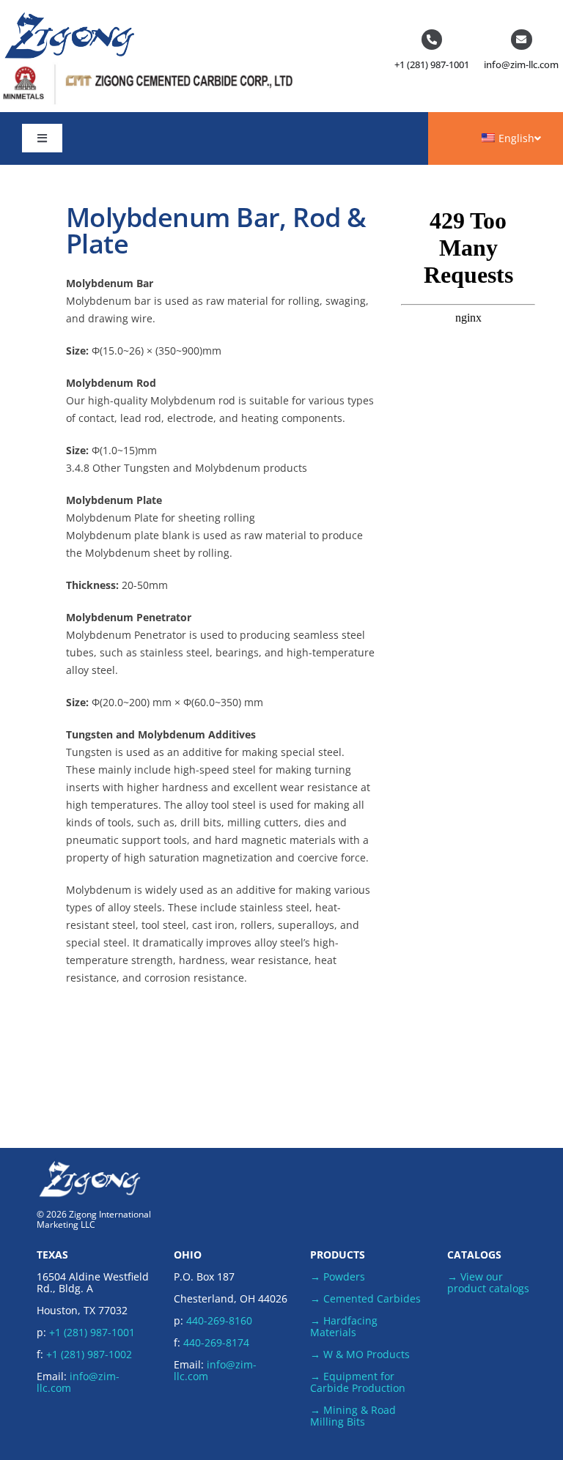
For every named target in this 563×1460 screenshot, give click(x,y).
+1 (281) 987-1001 (431, 64)
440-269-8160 (219, 1320)
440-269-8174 (216, 1342)
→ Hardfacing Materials (344, 1326)
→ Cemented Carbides (365, 1298)
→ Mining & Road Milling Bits (353, 1415)
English (516, 138)
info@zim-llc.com (521, 64)
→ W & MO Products (360, 1354)
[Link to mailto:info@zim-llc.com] (521, 39)
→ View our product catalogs (488, 1282)
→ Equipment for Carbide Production (357, 1382)
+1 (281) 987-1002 (89, 1354)
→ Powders (337, 1276)
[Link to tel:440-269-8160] (432, 39)
